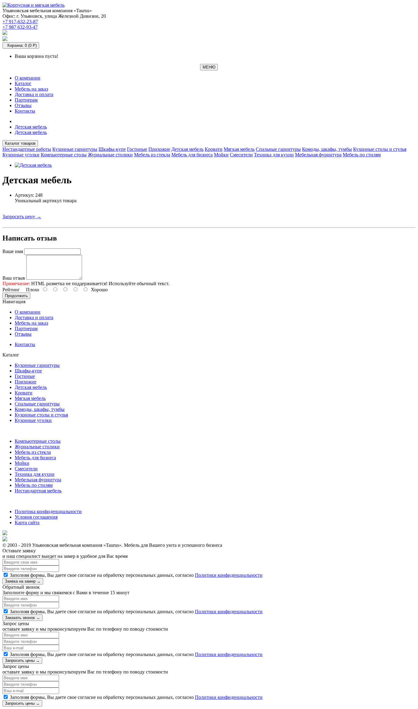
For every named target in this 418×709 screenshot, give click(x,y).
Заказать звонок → (22, 617)
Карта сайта (27, 522)
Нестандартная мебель (38, 490)
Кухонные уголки (20, 154)
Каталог (23, 83)
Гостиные (137, 149)
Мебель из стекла (152, 154)
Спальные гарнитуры (278, 149)
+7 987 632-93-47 (20, 27)
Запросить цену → (21, 216)
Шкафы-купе (112, 149)
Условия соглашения (36, 517)
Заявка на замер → (23, 581)
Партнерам (26, 100)
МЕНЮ (209, 67)
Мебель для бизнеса (192, 154)
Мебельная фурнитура (318, 154)
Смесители (241, 154)
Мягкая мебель (239, 149)
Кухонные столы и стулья (379, 149)
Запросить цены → (22, 660)
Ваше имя (12, 251)
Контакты (25, 111)
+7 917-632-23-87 (20, 21)
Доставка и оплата (34, 94)
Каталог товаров (20, 143)
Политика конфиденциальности (48, 511)
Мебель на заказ (31, 88)
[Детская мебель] (33, 165)
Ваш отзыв (13, 278)
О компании (27, 77)
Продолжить (16, 295)
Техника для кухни (274, 154)
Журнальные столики (110, 154)
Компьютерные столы (64, 154)
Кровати (213, 149)
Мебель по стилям (362, 154)
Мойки (221, 154)
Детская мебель (31, 126)
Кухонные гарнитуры (74, 149)
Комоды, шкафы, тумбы (327, 149)
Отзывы (23, 105)
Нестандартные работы (26, 149)
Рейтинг (11, 289)
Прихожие (159, 149)
